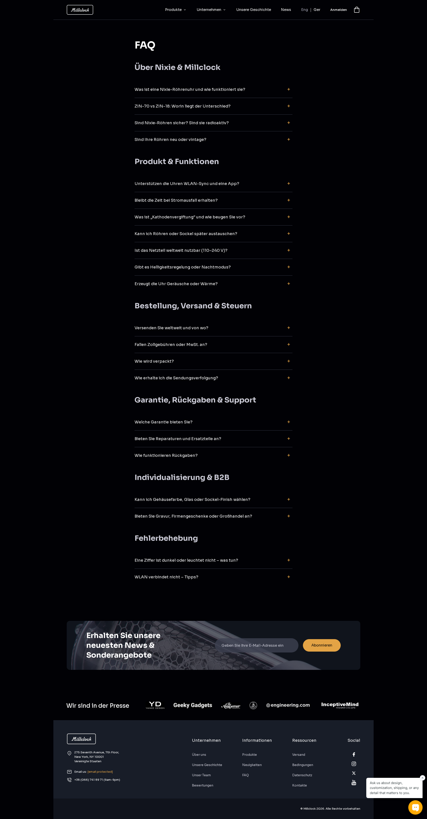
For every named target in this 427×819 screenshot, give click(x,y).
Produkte (174, 9)
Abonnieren (321, 645)
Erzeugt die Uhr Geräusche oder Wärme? (176, 283)
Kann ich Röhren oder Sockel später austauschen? (186, 233)
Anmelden (338, 10)
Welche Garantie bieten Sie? (164, 422)
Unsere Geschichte (253, 9)
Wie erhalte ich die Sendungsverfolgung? (176, 378)
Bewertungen (202, 785)
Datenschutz (302, 775)
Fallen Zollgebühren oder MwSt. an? (171, 344)
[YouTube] (354, 782)
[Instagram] (354, 763)
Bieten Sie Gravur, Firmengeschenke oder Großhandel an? (193, 516)
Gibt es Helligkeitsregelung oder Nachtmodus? (183, 267)
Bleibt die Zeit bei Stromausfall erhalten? (176, 200)
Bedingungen (302, 765)
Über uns (199, 755)
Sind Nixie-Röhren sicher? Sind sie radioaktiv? (182, 122)
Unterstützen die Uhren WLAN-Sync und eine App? (187, 183)
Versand (298, 755)
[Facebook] (354, 754)
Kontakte (299, 785)
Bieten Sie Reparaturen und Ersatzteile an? (178, 438)
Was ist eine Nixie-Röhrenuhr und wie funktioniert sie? (190, 89)
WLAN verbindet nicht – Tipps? (166, 577)
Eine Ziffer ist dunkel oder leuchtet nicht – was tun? (186, 560)
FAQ (245, 775)
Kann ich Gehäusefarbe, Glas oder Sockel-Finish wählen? (192, 499)
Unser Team (201, 775)
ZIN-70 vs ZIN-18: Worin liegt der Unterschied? (183, 106)
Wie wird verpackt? (154, 361)
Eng (304, 10)
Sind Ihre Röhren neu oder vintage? (170, 139)
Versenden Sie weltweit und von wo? (171, 327)
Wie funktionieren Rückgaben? (166, 455)
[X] (354, 773)
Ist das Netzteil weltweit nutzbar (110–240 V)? (181, 250)
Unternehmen (209, 9)
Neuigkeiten (252, 765)
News (286, 9)
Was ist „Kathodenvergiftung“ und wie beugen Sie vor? (190, 217)
